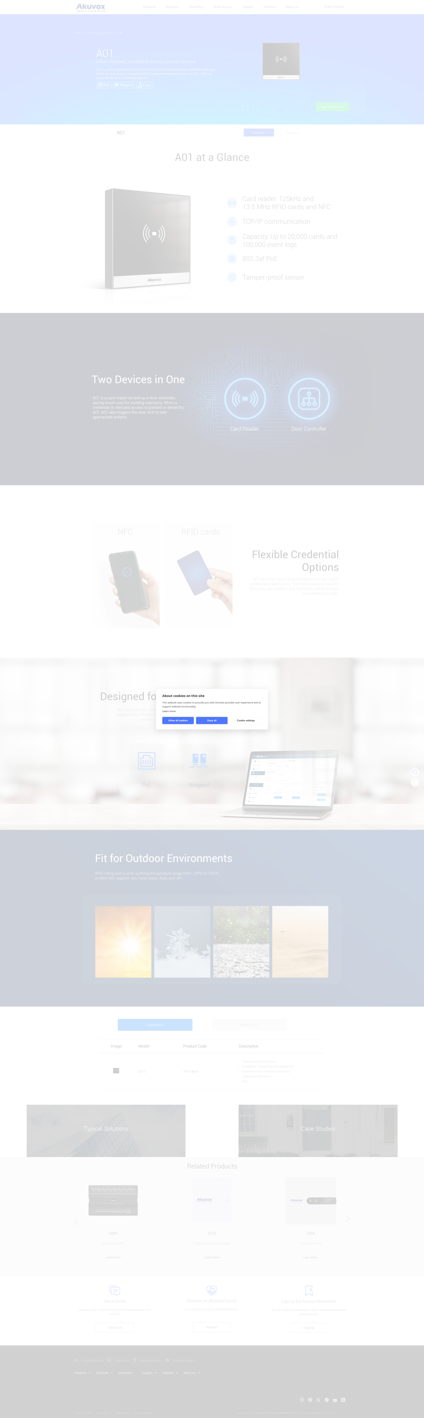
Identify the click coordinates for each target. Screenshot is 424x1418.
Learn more (169, 711)
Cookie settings (246, 720)
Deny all (211, 720)
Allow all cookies (178, 720)
